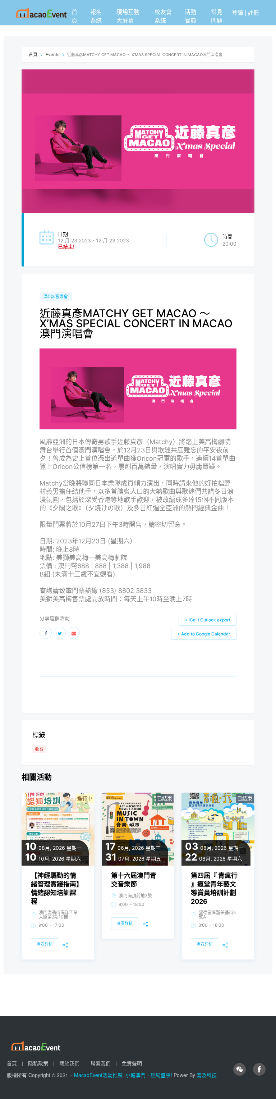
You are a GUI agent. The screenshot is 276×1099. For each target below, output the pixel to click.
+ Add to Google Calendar (203, 634)
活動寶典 (190, 16)
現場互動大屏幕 (127, 16)
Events (52, 54)
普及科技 (207, 1075)
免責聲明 (132, 1063)
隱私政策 (38, 1063)
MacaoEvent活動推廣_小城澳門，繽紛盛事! (124, 1075)
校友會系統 (163, 16)
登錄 (237, 12)
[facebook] (259, 1069)
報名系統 (96, 16)
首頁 (74, 16)
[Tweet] (60, 633)
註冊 (253, 12)
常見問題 (216, 16)
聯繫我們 (101, 1063)
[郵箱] (74, 633)
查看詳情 (44, 944)
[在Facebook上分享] (46, 633)
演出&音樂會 (55, 296)
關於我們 (69, 1063)
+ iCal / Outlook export (207, 620)
